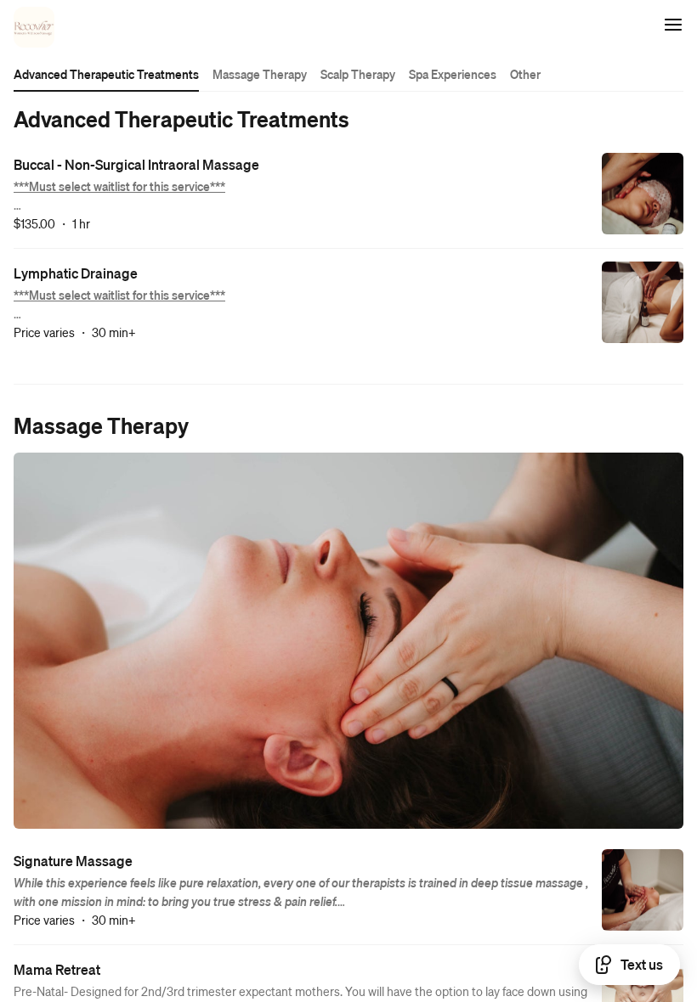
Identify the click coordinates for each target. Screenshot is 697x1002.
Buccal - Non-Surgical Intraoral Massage (136, 164)
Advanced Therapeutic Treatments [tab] (106, 74)
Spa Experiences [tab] (452, 74)
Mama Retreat (57, 969)
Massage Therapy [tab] (259, 74)
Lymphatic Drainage (76, 273)
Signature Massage (73, 861)
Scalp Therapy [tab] (357, 74)
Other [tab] (525, 74)
